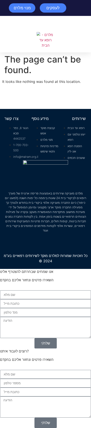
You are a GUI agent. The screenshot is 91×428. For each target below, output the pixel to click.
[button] (45, 24)
